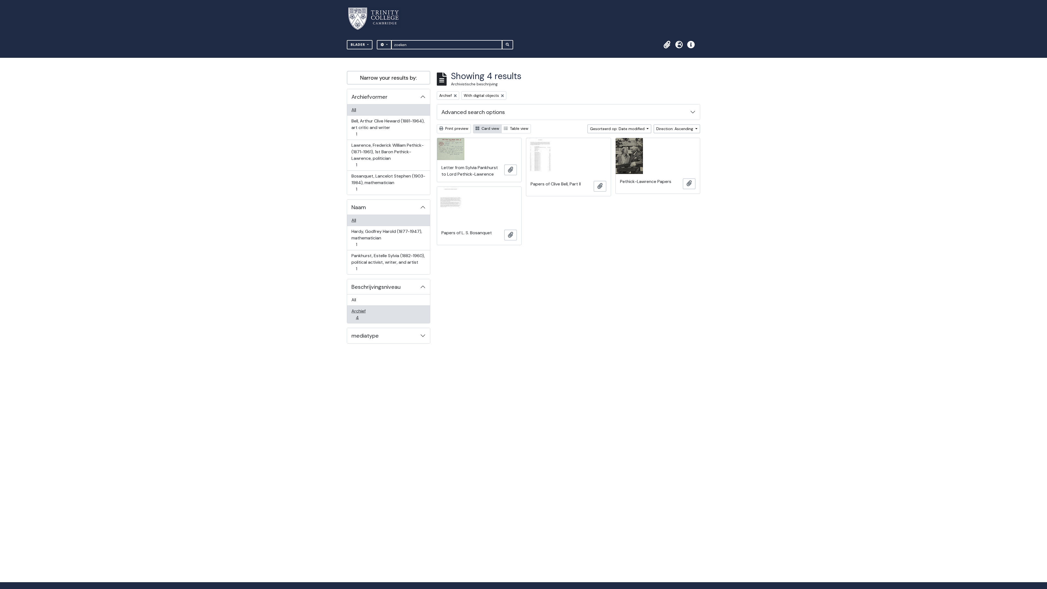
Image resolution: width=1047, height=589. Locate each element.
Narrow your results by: (388, 77)
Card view (489, 128)
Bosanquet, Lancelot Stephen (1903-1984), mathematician (388, 182)
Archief (361, 314)
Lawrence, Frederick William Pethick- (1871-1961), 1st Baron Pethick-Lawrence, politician (387, 155)
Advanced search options (473, 112)
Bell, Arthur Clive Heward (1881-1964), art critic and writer (388, 127)
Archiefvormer (369, 96)
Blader (358, 44)
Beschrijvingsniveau (376, 286)
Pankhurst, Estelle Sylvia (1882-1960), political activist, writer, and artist (388, 262)
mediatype (365, 335)
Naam (358, 207)
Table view (518, 128)
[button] (667, 45)
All (353, 110)
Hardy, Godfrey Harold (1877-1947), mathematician (386, 237)
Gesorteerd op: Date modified (618, 128)
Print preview (456, 128)
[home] (376, 18)
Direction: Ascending (675, 128)
